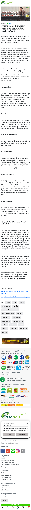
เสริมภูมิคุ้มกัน (6, 321)
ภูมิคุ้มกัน (19, 314)
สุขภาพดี (4, 329)
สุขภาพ (21, 325)
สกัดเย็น (15, 306)
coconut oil (23, 329)
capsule (4, 332)
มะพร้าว (22, 302)
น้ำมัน (14, 302)
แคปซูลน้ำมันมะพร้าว (8, 314)
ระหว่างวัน (13, 325)
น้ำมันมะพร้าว (6, 306)
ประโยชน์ (4, 325)
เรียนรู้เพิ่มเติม (22, 435)
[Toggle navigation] (27, 2)
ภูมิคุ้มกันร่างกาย (18, 321)
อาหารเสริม (14, 329)
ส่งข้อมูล (4, 501)
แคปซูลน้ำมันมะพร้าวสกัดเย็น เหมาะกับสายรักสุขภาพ (15, 297)
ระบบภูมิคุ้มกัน (16, 317)
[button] (2, 507)
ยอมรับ (9, 435)
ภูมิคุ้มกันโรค (5, 317)
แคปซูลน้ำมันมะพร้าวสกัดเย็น (10, 310)
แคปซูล (8, 302)
